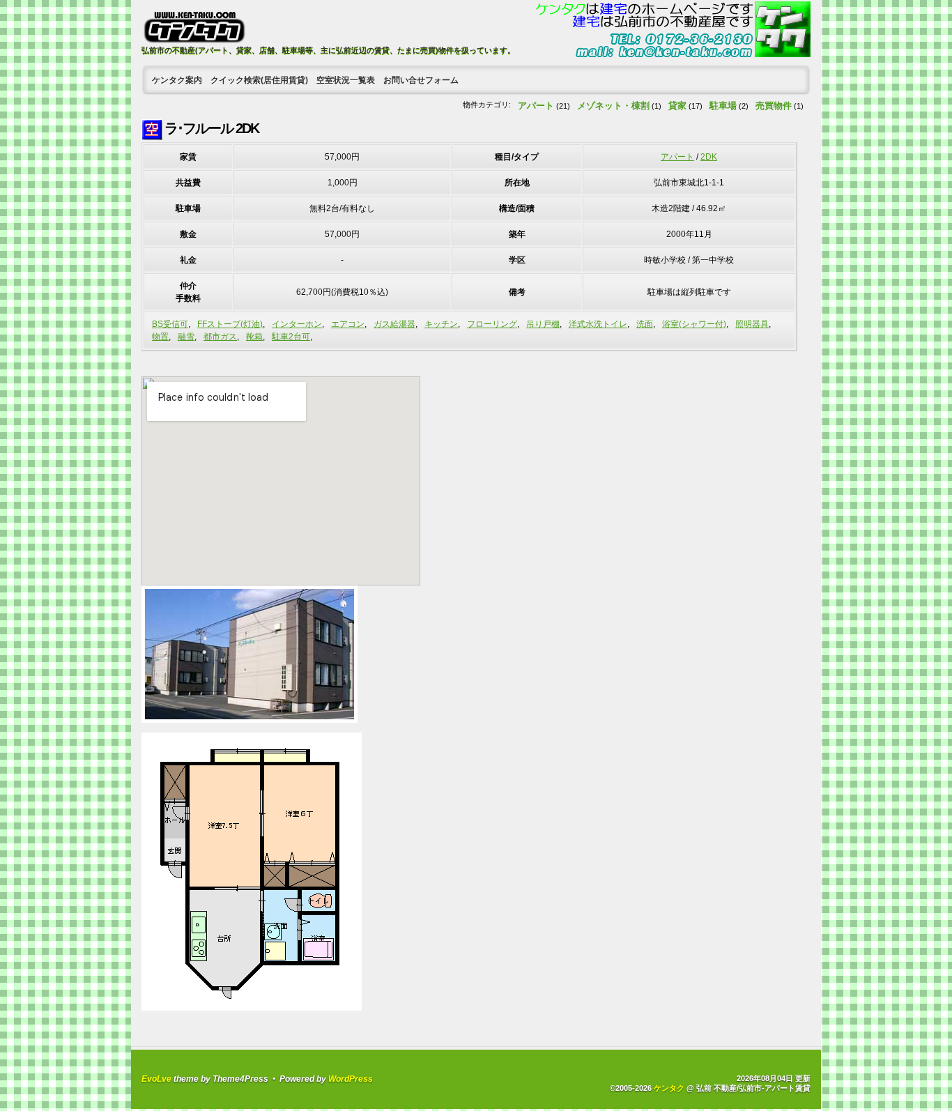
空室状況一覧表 (345, 80)
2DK (708, 157)
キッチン (441, 324)
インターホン (297, 324)
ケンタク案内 (177, 80)
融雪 (186, 337)
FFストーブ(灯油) (230, 324)
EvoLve (156, 1079)
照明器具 (752, 324)
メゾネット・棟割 (613, 105)
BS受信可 (170, 324)
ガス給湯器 (394, 324)
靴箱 (254, 337)
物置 (160, 337)
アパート (536, 105)
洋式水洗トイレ (598, 324)
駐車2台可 (291, 337)
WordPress (350, 1079)
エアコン (347, 324)
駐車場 (723, 105)
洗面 (644, 324)
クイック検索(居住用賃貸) (259, 80)
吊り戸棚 (543, 324)
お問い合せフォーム (421, 80)
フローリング (492, 324)
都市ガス (220, 337)
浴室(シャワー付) (694, 324)
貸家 (677, 105)
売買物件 (773, 105)
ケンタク (669, 1088)
